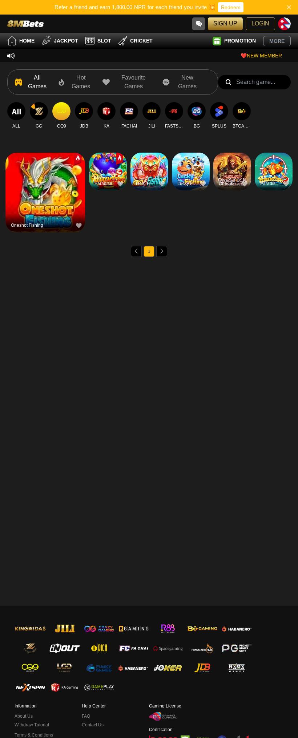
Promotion (240, 41)
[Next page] (161, 251)
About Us (24, 716)
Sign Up (225, 23)
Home (27, 41)
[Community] (198, 23)
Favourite (45, 180)
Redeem (231, 7)
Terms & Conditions (34, 735)
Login (260, 23)
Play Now (45, 196)
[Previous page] (136, 251)
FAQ (86, 716)
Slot (104, 41)
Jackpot (66, 41)
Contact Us (93, 724)
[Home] (25, 23)
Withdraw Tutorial (32, 724)
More (277, 41)
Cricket (141, 41)
